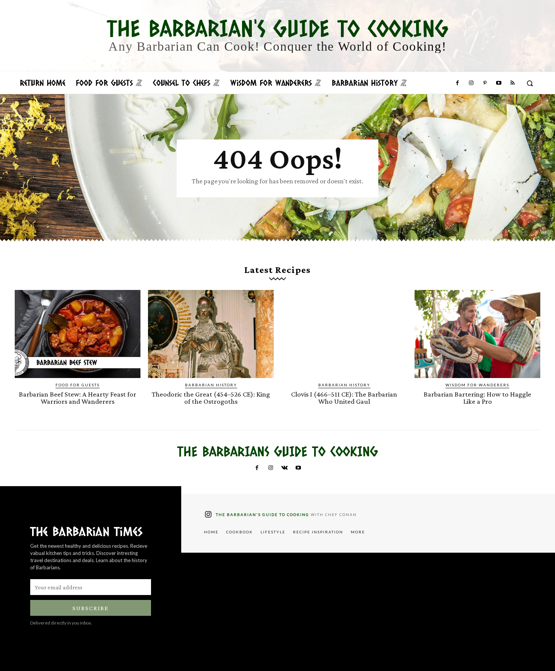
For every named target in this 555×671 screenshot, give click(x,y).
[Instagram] (471, 83)
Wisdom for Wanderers (477, 385)
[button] (529, 83)
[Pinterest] (485, 83)
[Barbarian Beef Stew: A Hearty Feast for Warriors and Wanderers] (77, 334)
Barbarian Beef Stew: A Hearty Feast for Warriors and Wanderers (77, 397)
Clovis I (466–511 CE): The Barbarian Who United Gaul (344, 397)
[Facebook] (457, 83)
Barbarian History (211, 385)
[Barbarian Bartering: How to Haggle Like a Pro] (477, 334)
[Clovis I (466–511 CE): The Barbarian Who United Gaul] (344, 334)
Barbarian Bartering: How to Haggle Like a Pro (477, 397)
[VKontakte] (284, 468)
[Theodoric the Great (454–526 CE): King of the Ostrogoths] (211, 334)
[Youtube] (498, 83)
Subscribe (90, 608)
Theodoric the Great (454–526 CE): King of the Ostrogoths (211, 397)
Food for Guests (77, 385)
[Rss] (512, 83)
